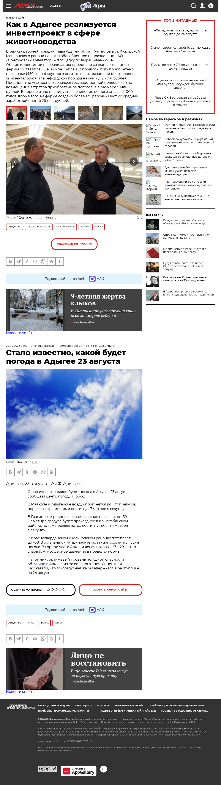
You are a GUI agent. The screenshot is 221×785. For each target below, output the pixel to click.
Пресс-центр (83, 705)
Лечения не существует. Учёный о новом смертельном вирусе (187, 197)
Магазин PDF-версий (129, 705)
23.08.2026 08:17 (16, 345)
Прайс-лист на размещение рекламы (63, 710)
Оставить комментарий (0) (74, 244)
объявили (37, 564)
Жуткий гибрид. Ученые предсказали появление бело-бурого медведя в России (189, 128)
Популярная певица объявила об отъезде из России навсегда (184, 222)
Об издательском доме (54, 705)
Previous (14, 161)
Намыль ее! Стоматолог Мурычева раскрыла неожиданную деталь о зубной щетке (187, 157)
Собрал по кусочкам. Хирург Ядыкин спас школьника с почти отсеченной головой (189, 142)
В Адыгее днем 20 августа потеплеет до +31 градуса (180, 66)
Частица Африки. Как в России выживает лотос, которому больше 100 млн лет (188, 185)
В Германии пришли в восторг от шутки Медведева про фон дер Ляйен (188, 293)
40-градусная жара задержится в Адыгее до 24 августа (180, 32)
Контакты (103, 705)
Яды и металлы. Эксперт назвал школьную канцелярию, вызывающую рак (185, 171)
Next (134, 161)
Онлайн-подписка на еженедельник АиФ (176, 705)
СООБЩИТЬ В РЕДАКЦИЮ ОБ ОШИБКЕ (184, 710)
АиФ (13, 217)
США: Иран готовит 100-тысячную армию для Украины (186, 236)
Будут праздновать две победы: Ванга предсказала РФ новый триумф (184, 266)
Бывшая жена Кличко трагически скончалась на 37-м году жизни (185, 279)
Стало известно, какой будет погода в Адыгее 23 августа (180, 49)
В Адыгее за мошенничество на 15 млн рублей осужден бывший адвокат (180, 84)
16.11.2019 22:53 (15, 17)
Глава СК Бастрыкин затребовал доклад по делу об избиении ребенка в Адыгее (180, 101)
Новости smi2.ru (20, 333)
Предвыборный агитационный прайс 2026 (127, 710)
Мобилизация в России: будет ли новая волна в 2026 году (185, 250)
